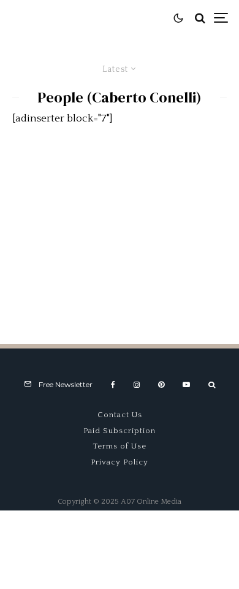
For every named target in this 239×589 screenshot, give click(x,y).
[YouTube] (186, 385)
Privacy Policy (119, 462)
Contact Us (119, 414)
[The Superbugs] (119, 226)
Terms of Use (119, 446)
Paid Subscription (119, 430)
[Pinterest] (161, 385)
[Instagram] (136, 385)
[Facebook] (113, 385)
